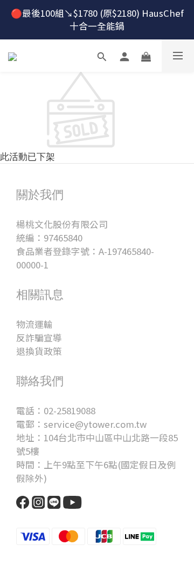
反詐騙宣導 (39, 337)
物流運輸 (34, 324)
